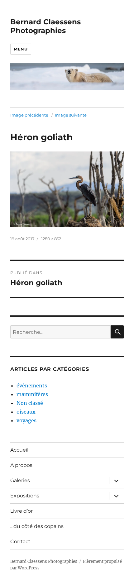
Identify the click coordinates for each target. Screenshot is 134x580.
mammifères (32, 394)
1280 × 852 (51, 238)
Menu (20, 48)
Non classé (30, 403)
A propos (21, 465)
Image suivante (71, 115)
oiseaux (26, 412)
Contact (20, 541)
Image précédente (29, 115)
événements (32, 385)
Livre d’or (21, 511)
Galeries (20, 480)
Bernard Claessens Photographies (45, 26)
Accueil (19, 450)
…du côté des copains (37, 526)
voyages (26, 420)
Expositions (24, 496)
